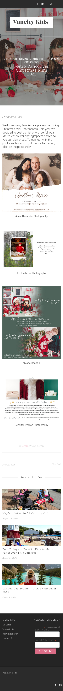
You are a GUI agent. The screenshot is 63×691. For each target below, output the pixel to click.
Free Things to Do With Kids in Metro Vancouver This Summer (28, 551)
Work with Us (8, 629)
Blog (9, 59)
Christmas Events (25, 59)
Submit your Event (10, 634)
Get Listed (6, 625)
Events (43, 59)
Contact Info (7, 638)
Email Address (45, 640)
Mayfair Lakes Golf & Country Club (25, 513)
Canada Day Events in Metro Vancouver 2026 (29, 590)
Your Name (42, 629)
